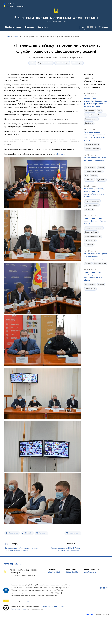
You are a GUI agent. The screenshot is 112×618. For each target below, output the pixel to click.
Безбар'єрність (90, 111)
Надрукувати (74, 533)
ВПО (86, 115)
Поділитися (13, 533)
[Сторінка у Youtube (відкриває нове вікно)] (91, 27)
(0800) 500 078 (72, 572)
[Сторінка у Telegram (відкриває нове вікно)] (95, 27)
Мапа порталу (11, 564)
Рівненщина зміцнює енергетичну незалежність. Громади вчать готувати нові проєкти (95, 136)
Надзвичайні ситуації (62, 63)
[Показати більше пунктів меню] (62, 27)
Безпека (32, 63)
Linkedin (28, 533)
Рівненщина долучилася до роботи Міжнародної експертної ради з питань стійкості (94, 193)
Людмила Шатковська (45, 63)
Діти (86, 175)
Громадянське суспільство (93, 171)
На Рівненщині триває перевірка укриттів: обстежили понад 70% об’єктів (93, 276)
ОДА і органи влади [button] (12, 27)
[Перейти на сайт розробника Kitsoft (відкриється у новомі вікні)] (89, 614)
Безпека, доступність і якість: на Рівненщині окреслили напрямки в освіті (95, 160)
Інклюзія (94, 175)
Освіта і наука (89, 180)
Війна (100, 111)
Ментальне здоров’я (92, 205)
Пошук (105, 27)
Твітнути (42, 533)
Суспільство (89, 123)
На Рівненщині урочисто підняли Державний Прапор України (95, 221)
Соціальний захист (91, 119)
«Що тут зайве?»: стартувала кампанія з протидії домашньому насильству (95, 256)
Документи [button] (43, 27)
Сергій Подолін (77, 63)
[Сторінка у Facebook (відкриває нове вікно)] (88, 27)
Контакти (61, 154)
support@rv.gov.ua (33, 601)
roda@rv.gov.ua (90, 572)
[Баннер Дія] (82, 27)
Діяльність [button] (29, 27)
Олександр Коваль (91, 232)
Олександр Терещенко (93, 236)
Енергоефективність (92, 144)
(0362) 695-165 (54, 572)
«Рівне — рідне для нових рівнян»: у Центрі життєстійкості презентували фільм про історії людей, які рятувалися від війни (95, 101)
